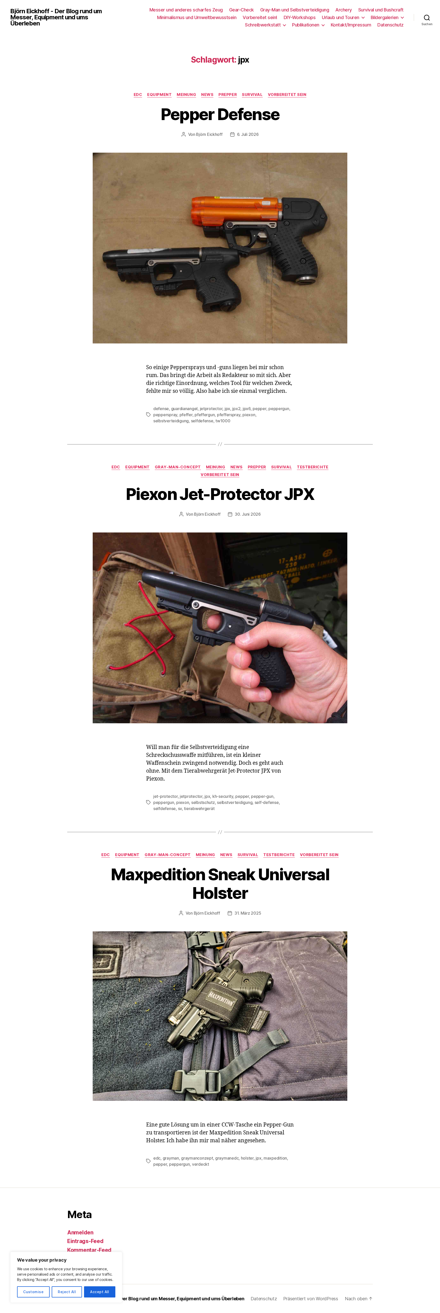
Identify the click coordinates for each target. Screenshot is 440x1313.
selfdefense (202, 420)
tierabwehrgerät (199, 808)
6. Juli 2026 (248, 134)
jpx (227, 408)
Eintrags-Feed (85, 1241)
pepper (259, 408)
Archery (343, 9)
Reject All (67, 1292)
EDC (138, 94)
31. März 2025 (248, 913)
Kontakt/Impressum (351, 24)
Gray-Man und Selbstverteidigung (294, 9)
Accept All (99, 1292)
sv (180, 808)
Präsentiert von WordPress (310, 1298)
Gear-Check (241, 9)
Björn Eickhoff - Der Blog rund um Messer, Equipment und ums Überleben (56, 17)
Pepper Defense (220, 114)
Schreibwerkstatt (263, 24)
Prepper (227, 94)
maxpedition (275, 1158)
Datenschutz (390, 24)
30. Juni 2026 (248, 514)
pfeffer (186, 414)
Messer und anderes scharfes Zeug (186, 9)
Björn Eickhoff (209, 134)
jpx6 (247, 408)
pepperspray (165, 414)
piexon (248, 414)
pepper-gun (262, 796)
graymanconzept (197, 1158)
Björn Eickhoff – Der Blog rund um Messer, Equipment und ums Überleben (164, 1298)
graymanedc (227, 1158)
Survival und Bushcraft (381, 9)
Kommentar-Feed (89, 1250)
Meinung (186, 94)
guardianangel (184, 408)
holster (247, 1158)
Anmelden (80, 1232)
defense (161, 408)
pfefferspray (228, 414)
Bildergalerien (384, 17)
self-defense (267, 802)
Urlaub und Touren (340, 17)
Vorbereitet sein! (260, 17)
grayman (171, 1158)
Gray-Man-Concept (178, 467)
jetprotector (211, 408)
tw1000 (222, 420)
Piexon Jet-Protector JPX (220, 494)
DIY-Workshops (300, 17)
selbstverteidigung (171, 420)
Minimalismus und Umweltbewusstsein (196, 17)
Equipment (159, 94)
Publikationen (305, 24)
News (207, 94)
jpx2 (236, 408)
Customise (33, 1292)
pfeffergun (205, 414)
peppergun (278, 408)
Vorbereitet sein (287, 94)
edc (156, 1158)
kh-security (222, 796)
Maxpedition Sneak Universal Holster (220, 883)
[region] (66, 1277)
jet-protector (165, 796)
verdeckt (200, 1164)
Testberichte (312, 467)
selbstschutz (203, 802)
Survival (252, 94)
